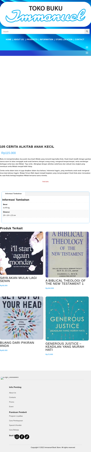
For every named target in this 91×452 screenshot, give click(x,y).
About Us (19, 39)
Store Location (64, 39)
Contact (79, 39)
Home (8, 39)
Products (32, 39)
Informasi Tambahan (13, 193)
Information (46, 39)
